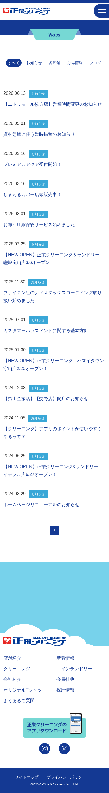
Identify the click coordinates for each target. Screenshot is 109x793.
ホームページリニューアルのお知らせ (41, 504)
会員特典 (65, 679)
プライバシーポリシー (66, 777)
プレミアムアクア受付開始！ (32, 164)
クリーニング (16, 668)
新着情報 (65, 658)
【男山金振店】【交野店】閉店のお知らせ (45, 398)
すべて (14, 63)
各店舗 (54, 63)
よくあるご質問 (19, 700)
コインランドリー (74, 668)
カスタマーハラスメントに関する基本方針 (45, 330)
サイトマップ (26, 777)
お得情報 (75, 63)
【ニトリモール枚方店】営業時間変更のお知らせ (52, 104)
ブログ (95, 63)
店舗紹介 (12, 658)
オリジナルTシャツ (22, 690)
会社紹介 (12, 679)
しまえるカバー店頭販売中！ (32, 194)
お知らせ (34, 63)
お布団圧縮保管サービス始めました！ (41, 224)
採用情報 (65, 690)
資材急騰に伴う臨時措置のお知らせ (39, 134)
